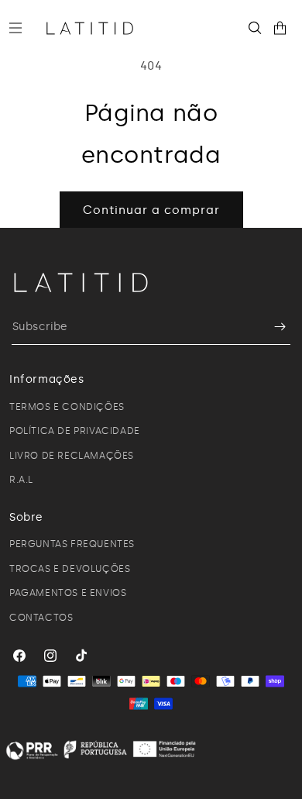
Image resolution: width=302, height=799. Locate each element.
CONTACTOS (41, 617)
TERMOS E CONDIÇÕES (67, 406)
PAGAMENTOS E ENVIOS (67, 592)
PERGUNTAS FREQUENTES (72, 544)
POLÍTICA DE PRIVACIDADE (74, 430)
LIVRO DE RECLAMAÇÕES (71, 455)
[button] (21, 27)
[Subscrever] (273, 326)
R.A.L (21, 479)
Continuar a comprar (151, 210)
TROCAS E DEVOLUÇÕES (69, 568)
